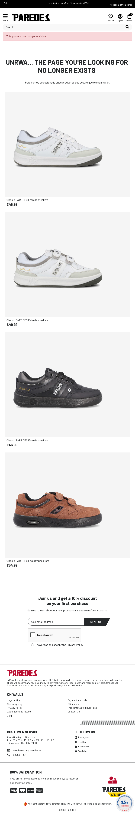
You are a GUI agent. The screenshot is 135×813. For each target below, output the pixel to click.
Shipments (73, 704)
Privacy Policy (14, 707)
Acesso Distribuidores (121, 4)
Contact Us (74, 711)
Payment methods (77, 700)
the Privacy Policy (72, 644)
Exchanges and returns (19, 711)
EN (4, 3)
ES (7, 3)
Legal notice (13, 700)
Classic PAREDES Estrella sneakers (27, 199)
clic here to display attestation (96, 803)
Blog (9, 715)
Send (94, 621)
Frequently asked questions (82, 707)
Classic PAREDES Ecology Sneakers (28, 560)
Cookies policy (14, 704)
